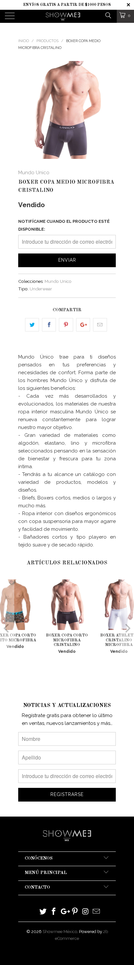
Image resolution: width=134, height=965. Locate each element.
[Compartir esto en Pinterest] (66, 324)
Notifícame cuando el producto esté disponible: (64, 225)
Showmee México (60, 931)
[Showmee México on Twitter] (43, 912)
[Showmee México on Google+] (64, 912)
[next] (109, 110)
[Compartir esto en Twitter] (32, 324)
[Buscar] (107, 15)
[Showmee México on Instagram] (86, 912)
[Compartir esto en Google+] (83, 324)
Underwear (41, 288)
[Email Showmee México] (96, 912)
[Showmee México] (63, 16)
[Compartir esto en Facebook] (49, 324)
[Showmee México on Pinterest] (75, 912)
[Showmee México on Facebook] (54, 912)
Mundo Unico (33, 173)
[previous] (24, 110)
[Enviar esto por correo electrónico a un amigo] (100, 324)
